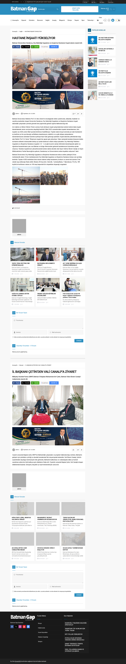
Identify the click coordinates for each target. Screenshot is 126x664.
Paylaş (18, 46)
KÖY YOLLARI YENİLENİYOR (34, 1)
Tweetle (27, 46)
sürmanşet (17, 208)
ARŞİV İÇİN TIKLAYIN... (76, 9)
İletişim (40, 641)
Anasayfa (14, 31)
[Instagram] (20, 626)
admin (17, 113)
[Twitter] (16, 626)
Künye (40, 623)
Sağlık (21, 31)
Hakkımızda (41, 628)
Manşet (21, 365)
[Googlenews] (28, 626)
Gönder (36, 46)
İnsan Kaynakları (43, 632)
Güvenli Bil (18, 661)
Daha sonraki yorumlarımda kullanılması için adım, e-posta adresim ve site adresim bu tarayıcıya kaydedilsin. (42, 337)
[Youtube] (24, 626)
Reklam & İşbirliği (43, 637)
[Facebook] (12, 626)
